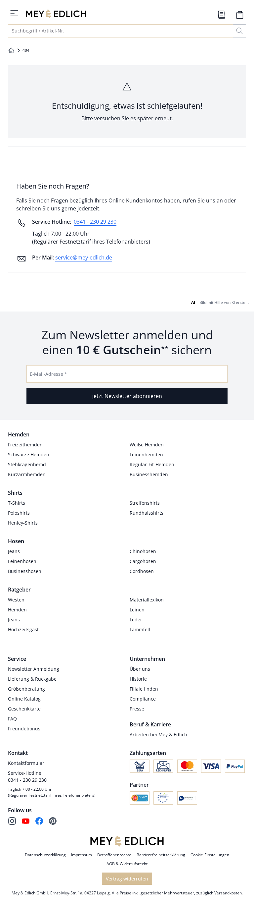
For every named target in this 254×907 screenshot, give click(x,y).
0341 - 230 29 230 (95, 221)
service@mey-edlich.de (83, 257)
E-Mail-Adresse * (48, 374)
